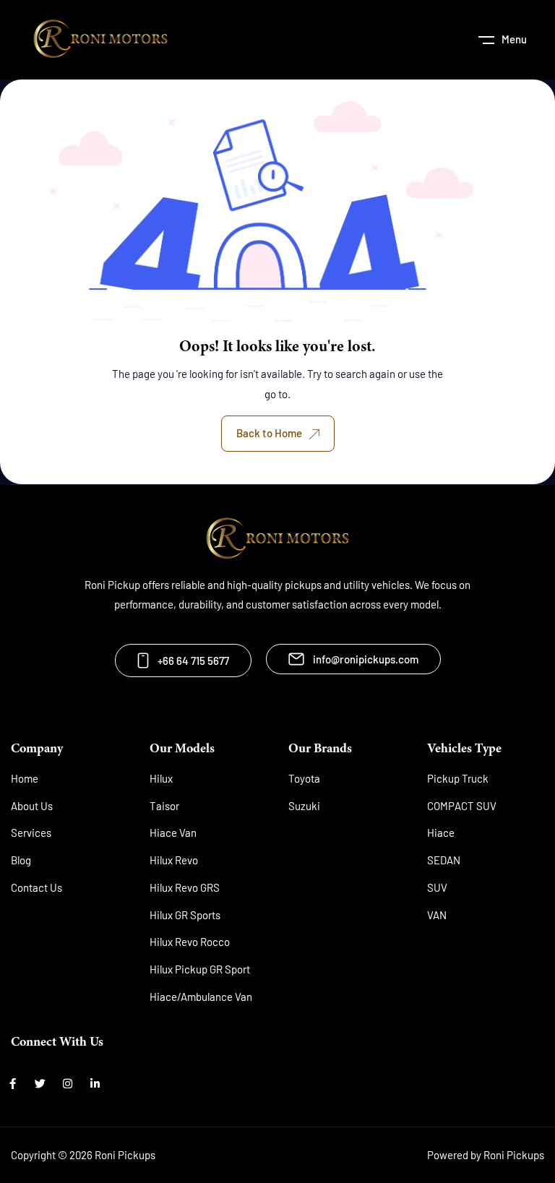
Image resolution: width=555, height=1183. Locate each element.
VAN (437, 914)
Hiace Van (173, 832)
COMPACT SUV (461, 805)
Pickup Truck (458, 778)
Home (24, 778)
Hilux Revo (174, 859)
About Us (32, 805)
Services (31, 832)
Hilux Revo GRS (185, 887)
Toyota (304, 778)
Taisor (164, 805)
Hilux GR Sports (185, 914)
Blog (21, 859)
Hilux (161, 778)
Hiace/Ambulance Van (201, 996)
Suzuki (304, 805)
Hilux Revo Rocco (190, 941)
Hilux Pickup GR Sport (200, 969)
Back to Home (269, 432)
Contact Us (36, 887)
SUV (437, 887)
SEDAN (443, 859)
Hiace (441, 832)
